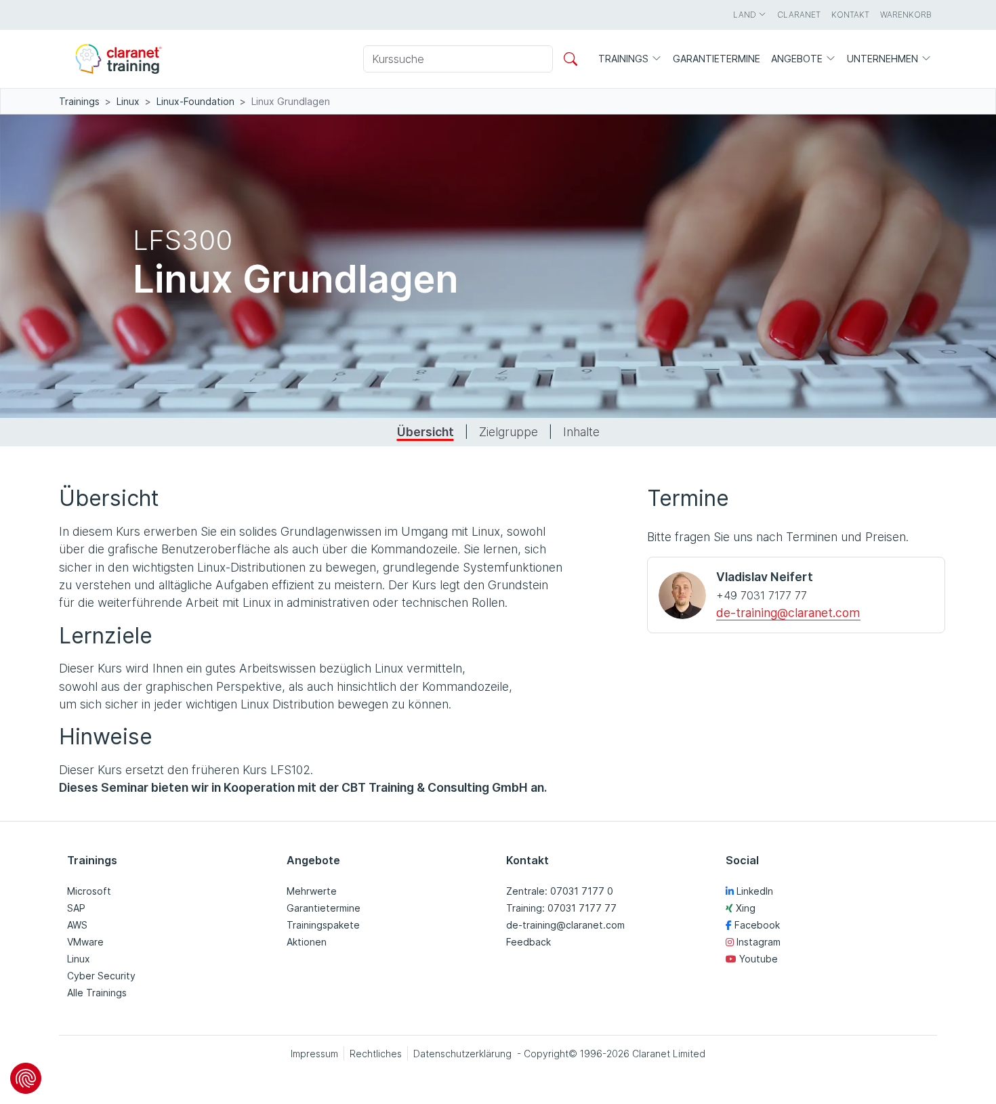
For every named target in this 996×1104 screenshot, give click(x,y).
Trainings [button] (624, 58)
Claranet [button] (799, 14)
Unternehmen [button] (884, 58)
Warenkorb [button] (906, 14)
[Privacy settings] (25, 1078)
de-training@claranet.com (788, 613)
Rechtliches (376, 1053)
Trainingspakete (323, 925)
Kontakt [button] (850, 14)
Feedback (528, 942)
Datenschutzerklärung (462, 1053)
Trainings (79, 101)
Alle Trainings (97, 992)
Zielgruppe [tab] (508, 432)
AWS (77, 925)
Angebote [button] (798, 58)
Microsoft (89, 891)
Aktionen (307, 942)
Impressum (314, 1053)
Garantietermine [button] (716, 58)
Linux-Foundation (195, 101)
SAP (76, 908)
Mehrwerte (312, 891)
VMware (85, 942)
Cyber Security (101, 975)
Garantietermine (323, 908)
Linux (128, 101)
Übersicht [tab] (425, 432)
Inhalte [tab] (581, 432)
